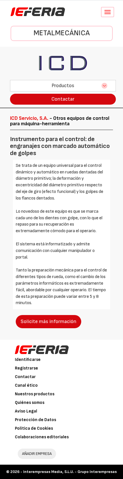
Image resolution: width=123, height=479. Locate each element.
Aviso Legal (26, 411)
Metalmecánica (61, 33)
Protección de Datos (35, 420)
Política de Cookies (34, 428)
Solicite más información (48, 321)
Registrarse (26, 368)
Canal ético (26, 385)
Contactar (62, 99)
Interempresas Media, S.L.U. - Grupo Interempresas (70, 471)
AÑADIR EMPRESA (37, 453)
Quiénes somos (29, 402)
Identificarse (28, 359)
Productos (62, 86)
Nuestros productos (34, 394)
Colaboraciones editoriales (42, 437)
